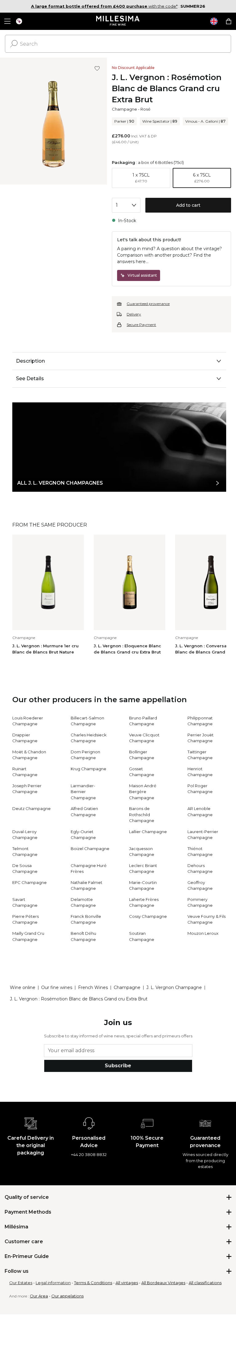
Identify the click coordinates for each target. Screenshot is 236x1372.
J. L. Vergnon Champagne (174, 987)
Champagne (124, 109)
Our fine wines (56, 987)
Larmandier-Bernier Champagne (83, 791)
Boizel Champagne (90, 848)
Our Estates (20, 1282)
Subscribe (118, 1066)
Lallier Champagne (148, 831)
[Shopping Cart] (228, 21)
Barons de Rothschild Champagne (141, 814)
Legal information (53, 1282)
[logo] (118, 21)
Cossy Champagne (148, 916)
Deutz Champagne (31, 808)
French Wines (93, 987)
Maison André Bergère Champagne (142, 791)
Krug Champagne (88, 768)
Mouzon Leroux (202, 933)
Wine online (22, 987)
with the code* (104, 6)
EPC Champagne (29, 882)
